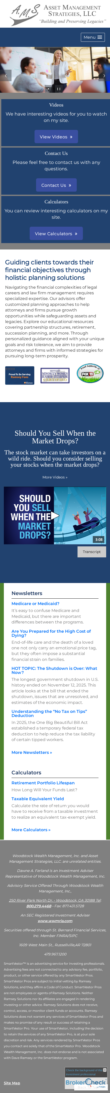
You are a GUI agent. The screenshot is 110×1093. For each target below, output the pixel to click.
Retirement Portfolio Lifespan (43, 782)
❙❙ (59, 88)
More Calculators (31, 829)
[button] (93, 37)
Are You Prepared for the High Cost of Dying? (51, 633)
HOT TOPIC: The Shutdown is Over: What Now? (54, 670)
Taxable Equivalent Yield (38, 798)
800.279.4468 (38, 906)
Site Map (12, 1083)
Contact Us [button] (53, 185)
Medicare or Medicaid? (35, 603)
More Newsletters (32, 752)
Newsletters (27, 593)
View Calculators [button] (53, 233)
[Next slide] (104, 75)
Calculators (26, 772)
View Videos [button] (54, 136)
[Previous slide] (6, 75)
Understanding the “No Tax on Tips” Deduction (49, 713)
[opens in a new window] (90, 382)
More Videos (55, 477)
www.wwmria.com (55, 921)
